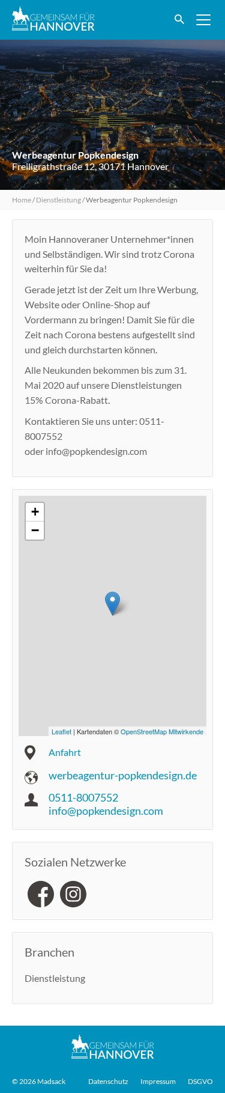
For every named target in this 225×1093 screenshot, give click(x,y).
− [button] (35, 530)
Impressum (158, 1081)
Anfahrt (65, 752)
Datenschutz (108, 1081)
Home (21, 199)
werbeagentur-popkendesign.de (123, 775)
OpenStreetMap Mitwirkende (162, 731)
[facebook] (41, 894)
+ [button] (35, 511)
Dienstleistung (58, 199)
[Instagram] (73, 894)
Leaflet (61, 731)
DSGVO (200, 1081)
